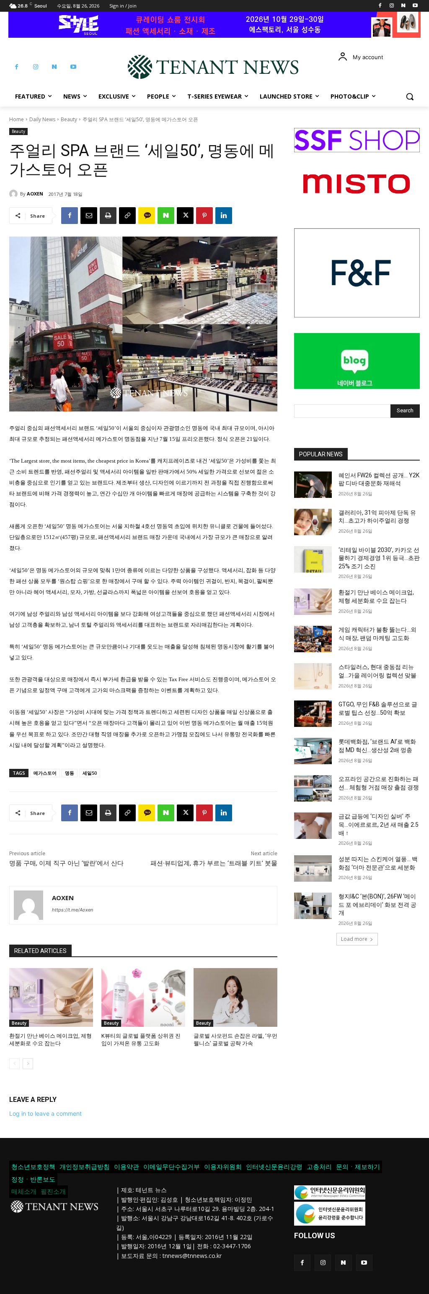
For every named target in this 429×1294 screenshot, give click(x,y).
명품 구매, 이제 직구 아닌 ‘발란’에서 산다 (66, 863)
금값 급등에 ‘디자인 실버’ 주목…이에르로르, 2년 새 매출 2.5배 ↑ (379, 824)
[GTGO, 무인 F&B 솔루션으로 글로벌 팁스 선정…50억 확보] (313, 713)
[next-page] (28, 1063)
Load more (354, 939)
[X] (185, 215)
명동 (69, 773)
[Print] (108, 215)
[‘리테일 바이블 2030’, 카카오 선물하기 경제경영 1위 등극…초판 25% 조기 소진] (313, 559)
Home (16, 119)
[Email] (88, 215)
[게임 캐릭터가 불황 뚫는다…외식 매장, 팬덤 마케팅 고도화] (313, 639)
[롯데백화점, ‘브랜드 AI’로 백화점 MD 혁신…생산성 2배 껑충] (313, 751)
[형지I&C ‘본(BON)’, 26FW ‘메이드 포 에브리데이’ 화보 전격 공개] (313, 906)
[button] (410, 96)
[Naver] (403, 6)
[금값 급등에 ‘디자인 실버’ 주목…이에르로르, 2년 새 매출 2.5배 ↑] (313, 825)
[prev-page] (14, 1063)
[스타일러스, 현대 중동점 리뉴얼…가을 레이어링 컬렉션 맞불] (313, 676)
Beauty (69, 119)
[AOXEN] (14, 194)
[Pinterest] (204, 215)
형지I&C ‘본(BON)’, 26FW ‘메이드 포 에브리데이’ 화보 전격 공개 (377, 904)
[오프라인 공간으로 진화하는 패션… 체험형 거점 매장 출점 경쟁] (313, 788)
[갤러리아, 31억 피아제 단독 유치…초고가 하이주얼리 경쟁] (313, 522)
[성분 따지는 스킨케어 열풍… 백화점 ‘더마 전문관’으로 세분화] (313, 868)
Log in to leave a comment (45, 1113)
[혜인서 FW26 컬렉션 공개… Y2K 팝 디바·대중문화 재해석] (313, 484)
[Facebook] (380, 6)
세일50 (90, 773)
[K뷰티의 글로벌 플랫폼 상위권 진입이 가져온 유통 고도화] (143, 997)
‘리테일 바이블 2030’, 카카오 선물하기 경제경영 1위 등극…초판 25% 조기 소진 (379, 558)
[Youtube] (415, 6)
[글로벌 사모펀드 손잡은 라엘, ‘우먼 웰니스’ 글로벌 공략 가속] (235, 997)
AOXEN (35, 193)
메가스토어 (45, 773)
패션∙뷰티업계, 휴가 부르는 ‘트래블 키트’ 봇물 (213, 863)
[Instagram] (392, 6)
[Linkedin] (223, 215)
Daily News (42, 119)
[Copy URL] (127, 215)
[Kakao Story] (146, 215)
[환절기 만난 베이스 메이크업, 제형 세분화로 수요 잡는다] (51, 997)
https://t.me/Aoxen (72, 910)
